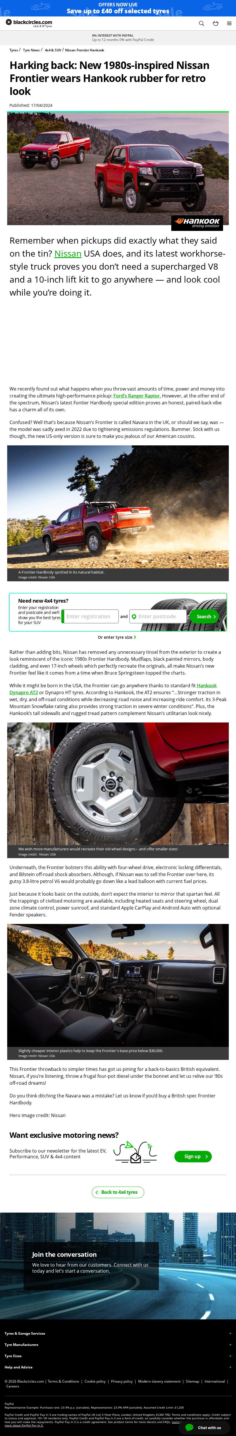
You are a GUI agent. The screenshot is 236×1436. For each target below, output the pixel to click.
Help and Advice (19, 1367)
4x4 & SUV (53, 50)
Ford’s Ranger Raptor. (137, 396)
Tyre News (31, 50)
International (215, 1381)
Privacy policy (122, 1381)
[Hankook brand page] (197, 223)
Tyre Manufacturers (21, 1344)
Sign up (192, 1156)
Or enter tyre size (115, 637)
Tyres (13, 50)
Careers (12, 1386)
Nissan (67, 253)
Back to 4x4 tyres (119, 1192)
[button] (201, 23)
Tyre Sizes (13, 1355)
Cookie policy (95, 1381)
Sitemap (192, 1381)
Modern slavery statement (159, 1381)
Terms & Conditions (63, 1381)
